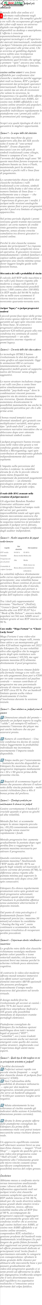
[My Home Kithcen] (13, 5)
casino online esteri (11, 72)
